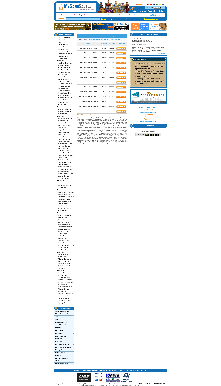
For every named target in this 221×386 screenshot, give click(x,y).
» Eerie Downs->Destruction (65, 70)
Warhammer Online (61, 364)
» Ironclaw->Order (62, 148)
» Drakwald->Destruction (64, 100)
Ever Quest (59, 330)
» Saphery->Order (62, 303)
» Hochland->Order (63, 121)
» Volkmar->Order (62, 217)
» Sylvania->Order (62, 204)
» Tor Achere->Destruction (65, 282)
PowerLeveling (86, 370)
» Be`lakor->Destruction (64, 91)
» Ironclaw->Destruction (64, 125)
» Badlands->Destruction (64, 84)
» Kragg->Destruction (63, 150)
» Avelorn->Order (62, 77)
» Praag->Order (61, 243)
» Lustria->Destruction (63, 153)
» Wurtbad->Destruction (64, 229)
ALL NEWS (161, 53)
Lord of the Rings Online (63, 347)
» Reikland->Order (62, 247)
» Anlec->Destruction (63, 38)
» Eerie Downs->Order (64, 72)
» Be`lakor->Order (62, 51)
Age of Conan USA (61, 322)
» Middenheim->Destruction (65, 266)
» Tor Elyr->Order (62, 284)
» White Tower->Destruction (65, 296)
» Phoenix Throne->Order (65, 174)
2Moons (58, 319)
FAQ (107, 15)
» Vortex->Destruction (63, 261)
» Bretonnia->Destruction (64, 54)
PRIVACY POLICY (140, 370)
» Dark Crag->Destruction (65, 63)
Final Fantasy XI (60, 336)
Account (114, 370)
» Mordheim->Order (63, 298)
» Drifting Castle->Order (64, 67)
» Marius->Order (62, 157)
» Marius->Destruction (63, 141)
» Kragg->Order (61, 130)
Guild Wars (59, 339)
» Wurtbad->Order (62, 231)
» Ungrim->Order (62, 257)
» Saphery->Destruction (64, 300)
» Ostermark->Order (63, 171)
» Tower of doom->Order (64, 287)
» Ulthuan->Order (62, 291)
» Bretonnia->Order (63, 56)
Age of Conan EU (61, 325)
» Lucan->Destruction (63, 132)
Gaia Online (59, 341)
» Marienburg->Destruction (65, 155)
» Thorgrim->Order (62, 254)
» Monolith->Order (62, 164)
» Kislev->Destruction (63, 240)
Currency (77, 370)
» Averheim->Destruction (64, 79)
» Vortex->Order (61, 220)
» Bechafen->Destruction (64, 86)
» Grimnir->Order (62, 234)
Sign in (103, 19)
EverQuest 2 (59, 333)
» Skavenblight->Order (64, 194)
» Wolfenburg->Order (63, 263)
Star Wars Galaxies (61, 358)
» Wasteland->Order (63, 222)
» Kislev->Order (61, 127)
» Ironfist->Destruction (63, 236)
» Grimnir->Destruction (64, 111)
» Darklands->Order (63, 65)
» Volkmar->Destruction (64, 259)
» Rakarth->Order (62, 275)
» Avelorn (60, 42)
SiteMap (136, 385)
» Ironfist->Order (62, 238)
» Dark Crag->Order (63, 95)
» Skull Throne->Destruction (65, 197)
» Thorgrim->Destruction (64, 280)
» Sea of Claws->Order (64, 185)
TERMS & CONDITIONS (126, 370)
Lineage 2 (58, 350)
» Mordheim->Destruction (64, 167)
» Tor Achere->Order (63, 206)
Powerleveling (108, 36)
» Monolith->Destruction (64, 162)
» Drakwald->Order (62, 102)
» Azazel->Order (62, 47)
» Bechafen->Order (62, 88)
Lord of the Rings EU (62, 344)
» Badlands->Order (62, 49)
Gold (79, 36)
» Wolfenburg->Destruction (65, 227)
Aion (56, 317)
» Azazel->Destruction (63, 81)
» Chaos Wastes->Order (64, 93)
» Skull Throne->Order (63, 199)
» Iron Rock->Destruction (64, 146)
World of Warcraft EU (62, 314)
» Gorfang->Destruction (64, 109)
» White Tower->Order (63, 224)
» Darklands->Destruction (65, 97)
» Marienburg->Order (63, 139)
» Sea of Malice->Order (64, 277)
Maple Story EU (60, 352)
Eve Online (58, 328)
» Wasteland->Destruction (65, 293)
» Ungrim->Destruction (64, 215)
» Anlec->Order (61, 40)
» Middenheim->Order (63, 160)
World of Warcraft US (62, 311)
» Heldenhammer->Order (64, 144)
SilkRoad (58, 361)
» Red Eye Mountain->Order (65, 245)
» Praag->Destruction (63, 273)
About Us (132, 15)
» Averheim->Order (62, 44)
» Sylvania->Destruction (64, 201)
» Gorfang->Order (62, 74)
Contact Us (123, 15)
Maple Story (59, 355)
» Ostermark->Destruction (65, 169)
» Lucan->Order (61, 134)
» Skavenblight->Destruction (65, 192)
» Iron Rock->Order (62, 123)
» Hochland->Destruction (64, 118)
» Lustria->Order (62, 137)
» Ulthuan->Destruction (64, 289)
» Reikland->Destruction (64, 183)
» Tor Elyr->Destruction (64, 208)
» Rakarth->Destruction (64, 176)
